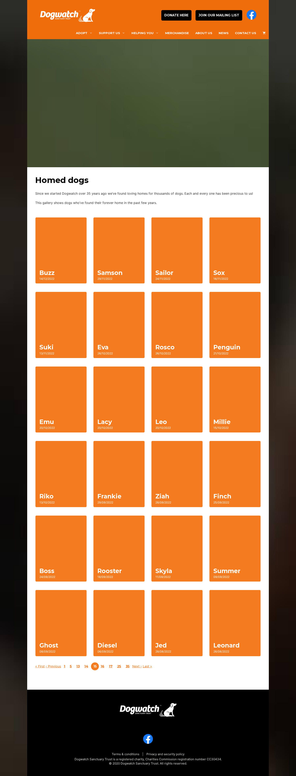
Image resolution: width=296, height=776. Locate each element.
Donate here (176, 15)
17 (111, 666)
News (224, 33)
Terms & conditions (125, 754)
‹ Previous (53, 666)
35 (127, 666)
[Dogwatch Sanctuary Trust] (148, 708)
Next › (137, 666)
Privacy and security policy (165, 754)
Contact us (245, 33)
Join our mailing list (219, 15)
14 (86, 666)
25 (119, 666)
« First (40, 666)
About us (203, 33)
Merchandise (177, 33)
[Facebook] (251, 15)
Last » (147, 666)
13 (78, 666)
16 (102, 666)
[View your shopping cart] (264, 33)
